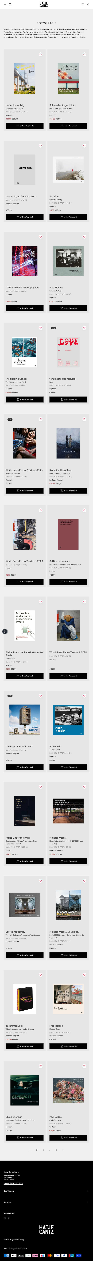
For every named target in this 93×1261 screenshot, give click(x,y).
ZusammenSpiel (14, 1025)
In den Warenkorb (26, 126)
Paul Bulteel (55, 1116)
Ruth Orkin (55, 746)
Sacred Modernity (15, 931)
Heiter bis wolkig (15, 105)
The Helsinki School (16, 378)
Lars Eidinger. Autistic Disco (21, 196)
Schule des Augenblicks (62, 105)
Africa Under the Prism (18, 837)
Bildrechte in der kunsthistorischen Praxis (24, 654)
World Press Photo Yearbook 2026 (24, 470)
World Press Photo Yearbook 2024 (68, 652)
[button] (5, 631)
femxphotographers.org (62, 378)
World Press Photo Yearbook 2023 (24, 561)
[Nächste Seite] (63, 1150)
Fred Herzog (56, 287)
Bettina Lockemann (59, 561)
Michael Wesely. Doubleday (64, 931)
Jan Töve (54, 196)
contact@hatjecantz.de (13, 1183)
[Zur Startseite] (46, 4)
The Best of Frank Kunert (19, 746)
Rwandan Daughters (60, 470)
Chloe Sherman (14, 1116)
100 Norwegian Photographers (22, 287)
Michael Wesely (57, 837)
